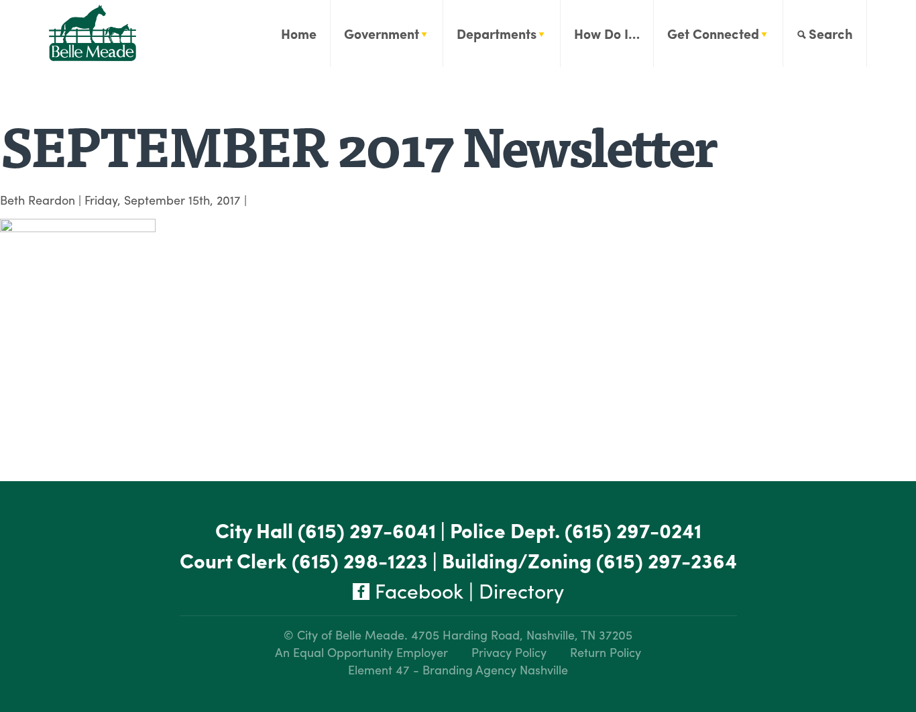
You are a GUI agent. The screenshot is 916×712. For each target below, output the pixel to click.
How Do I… (607, 33)
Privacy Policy (509, 652)
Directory (521, 590)
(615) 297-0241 (633, 529)
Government (381, 33)
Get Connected (713, 33)
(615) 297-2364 (666, 560)
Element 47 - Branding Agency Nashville (458, 669)
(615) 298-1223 (360, 560)
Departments (496, 33)
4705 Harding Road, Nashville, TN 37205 (521, 634)
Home (299, 33)
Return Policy (605, 652)
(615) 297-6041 (367, 529)
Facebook (416, 590)
